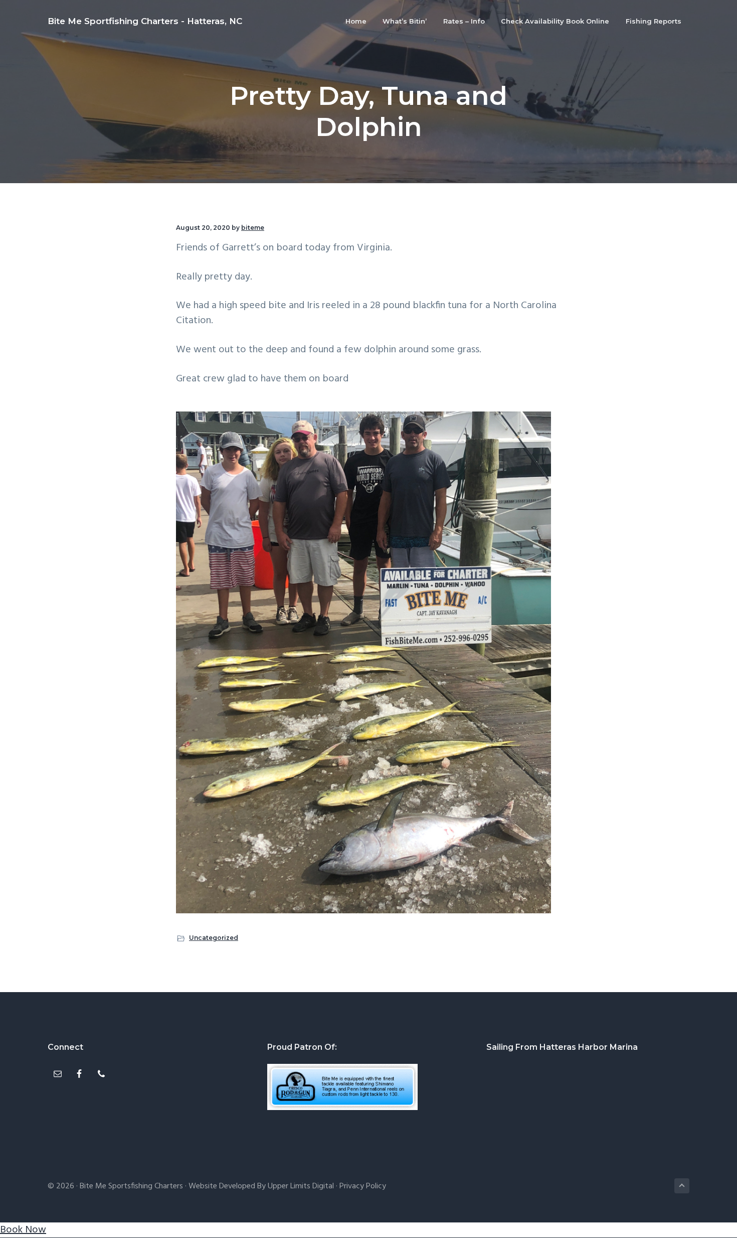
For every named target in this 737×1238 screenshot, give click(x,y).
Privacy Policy (362, 1186)
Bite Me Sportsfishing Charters (131, 1186)
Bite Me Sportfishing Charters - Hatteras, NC (145, 21)
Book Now (23, 1230)
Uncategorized (213, 937)
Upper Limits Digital (301, 1186)
